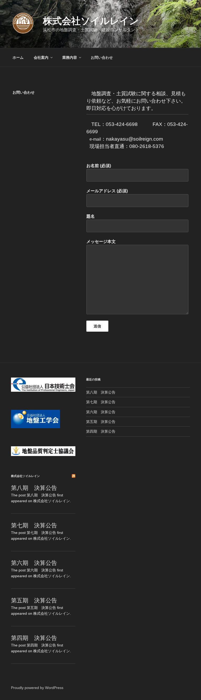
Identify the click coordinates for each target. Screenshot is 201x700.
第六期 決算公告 (34, 563)
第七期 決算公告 (34, 525)
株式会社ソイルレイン (91, 20)
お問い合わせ (102, 57)
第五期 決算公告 (34, 600)
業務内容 (69, 57)
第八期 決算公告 (34, 488)
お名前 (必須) (98, 165)
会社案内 (41, 57)
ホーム (18, 57)
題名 (90, 216)
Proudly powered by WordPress (37, 688)
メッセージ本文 (101, 241)
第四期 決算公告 (34, 638)
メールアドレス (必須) (107, 191)
